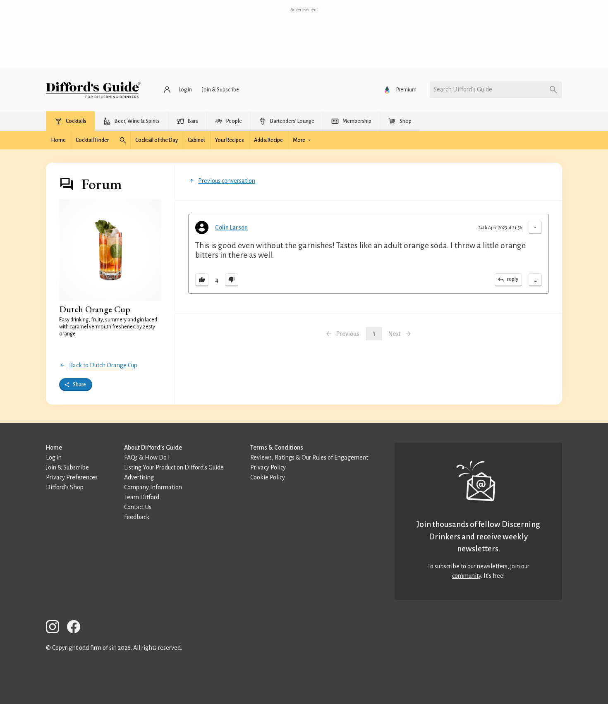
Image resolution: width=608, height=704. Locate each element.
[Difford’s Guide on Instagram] (56, 628)
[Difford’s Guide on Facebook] (77, 628)
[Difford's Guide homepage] (93, 89)
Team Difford (141, 497)
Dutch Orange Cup (94, 309)
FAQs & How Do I (147, 457)
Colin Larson (231, 227)
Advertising (139, 477)
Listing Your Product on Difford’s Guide (174, 467)
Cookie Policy (267, 477)
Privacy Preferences (72, 477)
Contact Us (137, 507)
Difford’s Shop (65, 487)
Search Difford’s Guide (462, 89)
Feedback (136, 517)
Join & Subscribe (67, 467)
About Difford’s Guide (153, 447)
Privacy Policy (268, 467)
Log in (54, 457)
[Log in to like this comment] (201, 280)
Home (54, 447)
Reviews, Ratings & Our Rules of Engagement (309, 457)
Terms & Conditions (276, 447)
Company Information (153, 487)
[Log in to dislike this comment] (231, 280)
